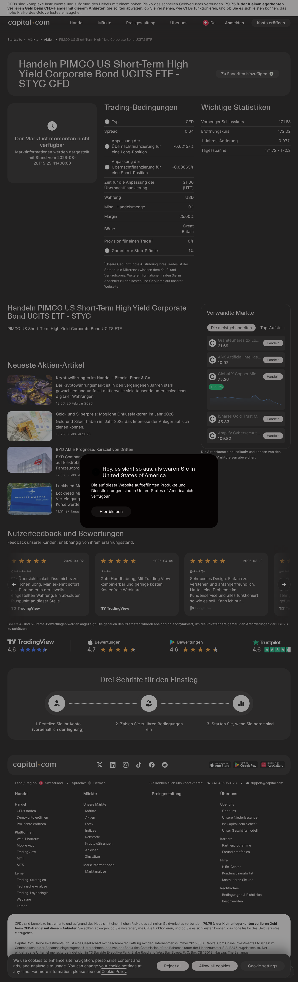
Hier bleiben (111, 511)
